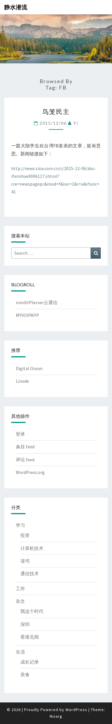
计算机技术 (31, 548)
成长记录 (29, 662)
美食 (25, 674)
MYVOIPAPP (27, 315)
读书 (25, 561)
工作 (20, 588)
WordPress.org (30, 472)
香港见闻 (29, 637)
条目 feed (25, 446)
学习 (20, 525)
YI (75, 123)
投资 (25, 535)
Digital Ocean (29, 368)
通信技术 (29, 573)
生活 (20, 652)
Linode (22, 381)
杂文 (20, 601)
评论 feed (25, 459)
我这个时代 (31, 611)
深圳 (25, 624)
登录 (20, 434)
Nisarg (56, 716)
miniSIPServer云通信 (36, 302)
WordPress (76, 709)
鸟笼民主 (56, 111)
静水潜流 (15, 7)
